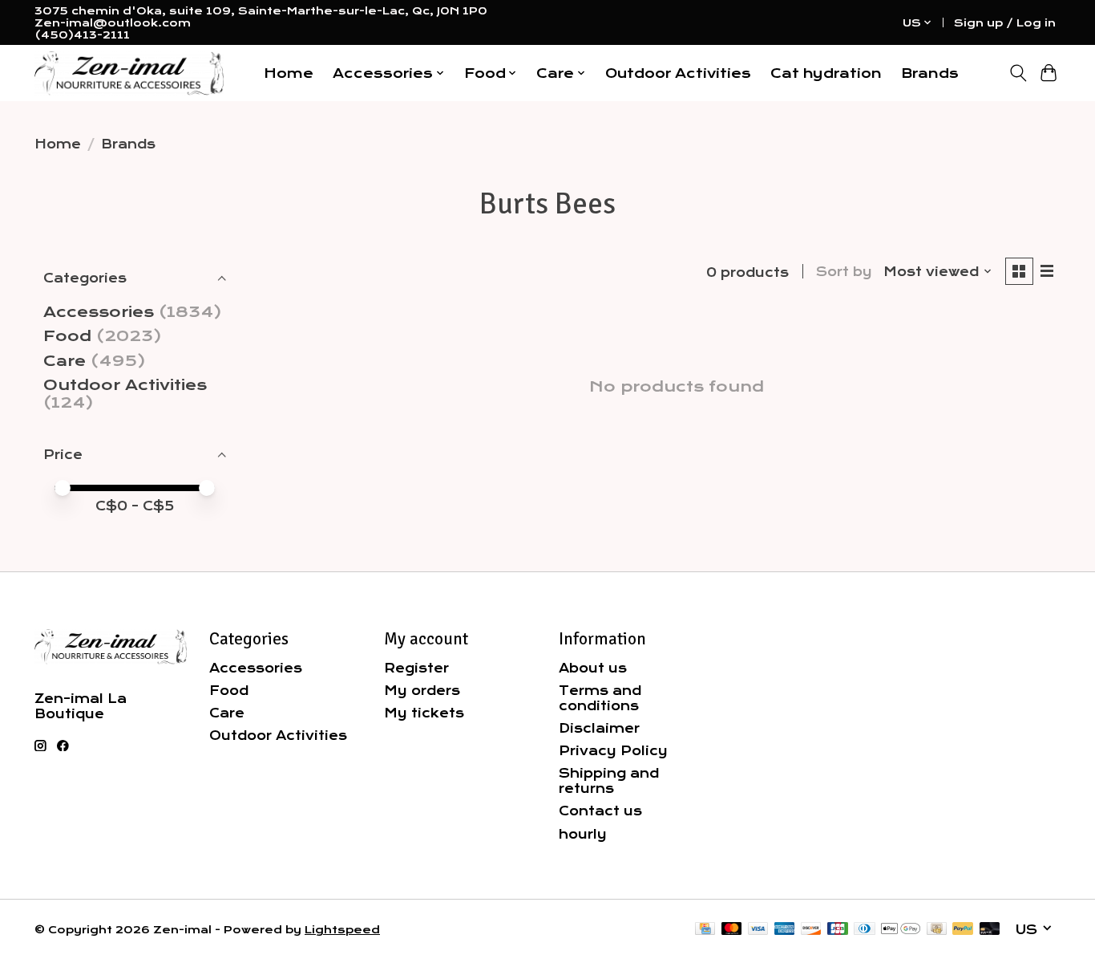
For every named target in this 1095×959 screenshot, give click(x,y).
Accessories (98, 312)
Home (288, 73)
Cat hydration (826, 73)
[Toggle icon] (1017, 73)
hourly (583, 834)
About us (593, 668)
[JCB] (837, 929)
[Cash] (937, 929)
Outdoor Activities (678, 73)
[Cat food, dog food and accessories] (129, 73)
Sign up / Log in (1005, 23)
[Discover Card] (811, 929)
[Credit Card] (705, 929)
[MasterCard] (731, 929)
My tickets (424, 713)
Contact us (600, 811)
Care (64, 361)
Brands (930, 73)
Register (416, 668)
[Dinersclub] (864, 929)
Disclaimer (599, 728)
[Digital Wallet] (900, 929)
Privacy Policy (613, 750)
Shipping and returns (609, 781)
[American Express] (784, 929)
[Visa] (758, 929)
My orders (422, 690)
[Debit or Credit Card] (990, 929)
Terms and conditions (600, 698)
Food (67, 336)
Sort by (844, 271)
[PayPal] (962, 929)
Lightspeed (342, 930)
